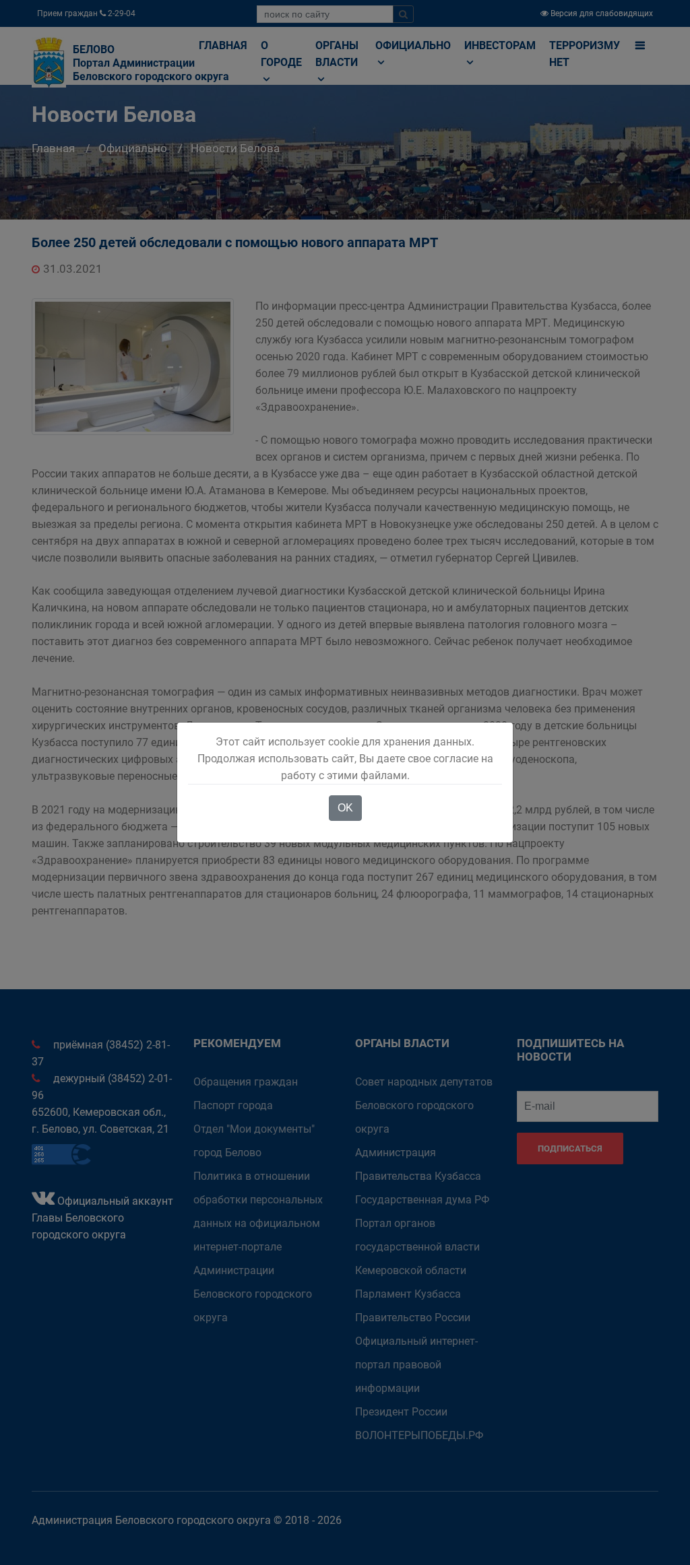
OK (345, 807)
